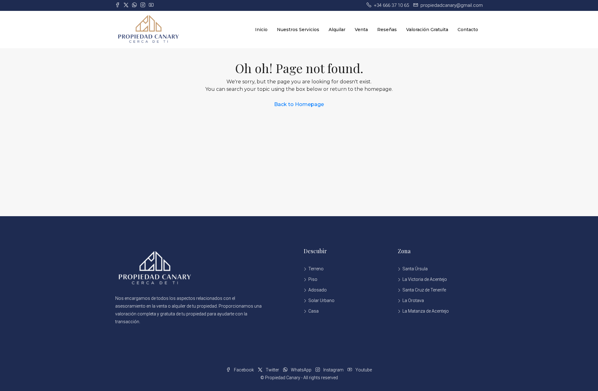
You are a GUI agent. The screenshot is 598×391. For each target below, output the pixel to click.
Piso (312, 279)
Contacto (468, 29)
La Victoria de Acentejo (424, 279)
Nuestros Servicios (298, 29)
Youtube (363, 369)
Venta (361, 29)
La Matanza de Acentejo (425, 311)
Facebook (244, 369)
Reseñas (387, 29)
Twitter (272, 369)
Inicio (261, 29)
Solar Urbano (321, 300)
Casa (313, 311)
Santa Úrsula (415, 268)
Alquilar (337, 29)
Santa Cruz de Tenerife (424, 289)
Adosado (317, 289)
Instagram (333, 369)
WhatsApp (301, 369)
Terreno (316, 268)
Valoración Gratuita (427, 29)
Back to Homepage (299, 104)
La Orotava (413, 300)
